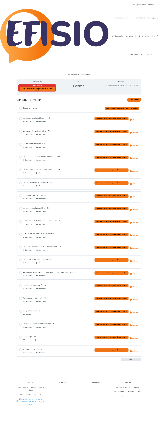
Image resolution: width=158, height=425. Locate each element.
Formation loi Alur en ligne (145, 18)
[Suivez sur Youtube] (134, 413)
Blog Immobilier (95, 405)
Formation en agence (122, 18)
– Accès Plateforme (134, 54)
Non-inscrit (37, 86)
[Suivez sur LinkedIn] (129, 413)
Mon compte (153, 5)
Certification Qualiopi (63, 405)
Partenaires (95, 400)
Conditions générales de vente (63, 392)
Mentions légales (63, 387)
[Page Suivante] (140, 359)
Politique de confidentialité (63, 396)
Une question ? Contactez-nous (127, 404)
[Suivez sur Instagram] (125, 413)
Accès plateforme (139, 5)
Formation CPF (131, 36)
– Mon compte (149, 54)
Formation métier (149, 36)
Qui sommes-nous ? (63, 400)
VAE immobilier (118, 36)
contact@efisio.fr (130, 396)
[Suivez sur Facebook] (120, 413)
